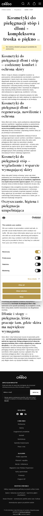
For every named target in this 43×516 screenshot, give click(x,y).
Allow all (21, 285)
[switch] (38, 258)
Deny (21, 297)
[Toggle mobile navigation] (39, 3)
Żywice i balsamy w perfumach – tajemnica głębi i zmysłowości (21, 494)
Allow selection (21, 291)
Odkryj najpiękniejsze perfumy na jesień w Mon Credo (21, 489)
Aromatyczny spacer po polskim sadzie (21, 502)
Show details (32, 279)
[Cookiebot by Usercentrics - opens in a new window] (32, 218)
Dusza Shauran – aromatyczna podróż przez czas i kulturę (21, 499)
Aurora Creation (26, 514)
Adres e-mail (8, 392)
